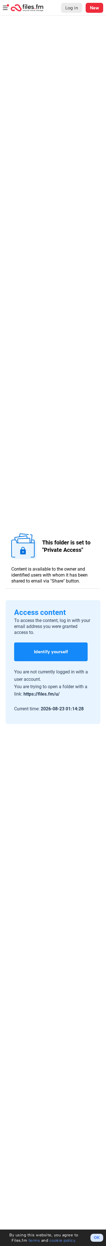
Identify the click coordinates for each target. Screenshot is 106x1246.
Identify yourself (51, 651)
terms (34, 1240)
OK (97, 1237)
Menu (5, 7)
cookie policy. (62, 1240)
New (94, 8)
